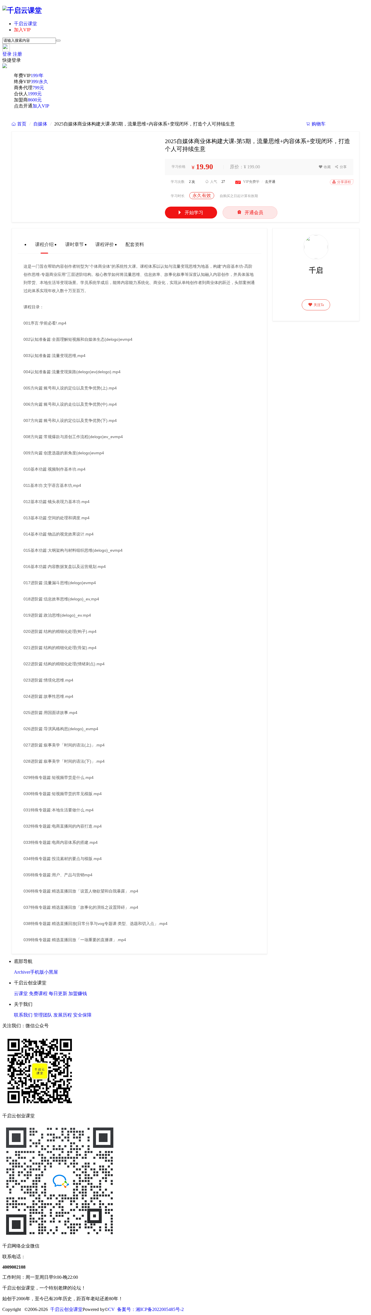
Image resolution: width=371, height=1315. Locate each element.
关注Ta (316, 305)
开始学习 (190, 212)
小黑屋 (51, 972)
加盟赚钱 (77, 993)
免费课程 (38, 993)
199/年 (37, 75)
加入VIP (22, 29)
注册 (17, 54)
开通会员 (250, 212)
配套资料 (135, 244)
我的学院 (345, 123)
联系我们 (23, 1014)
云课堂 (21, 993)
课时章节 (74, 244)
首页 (19, 123)
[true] (58, 40)
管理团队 (43, 1014)
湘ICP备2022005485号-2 (160, 1309)
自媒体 (40, 123)
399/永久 (39, 81)
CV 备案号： (122, 1309)
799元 (38, 87)
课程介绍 (44, 244)
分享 (341, 167)
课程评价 (104, 244)
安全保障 (82, 1014)
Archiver (22, 972)
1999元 (35, 93)
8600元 (35, 99)
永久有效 (201, 195)
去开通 (270, 182)
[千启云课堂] (22, 10)
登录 (7, 54)
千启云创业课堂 (66, 1309)
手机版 (37, 972)
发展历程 (62, 1014)
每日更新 (58, 993)
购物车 (315, 123)
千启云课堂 (25, 23)
